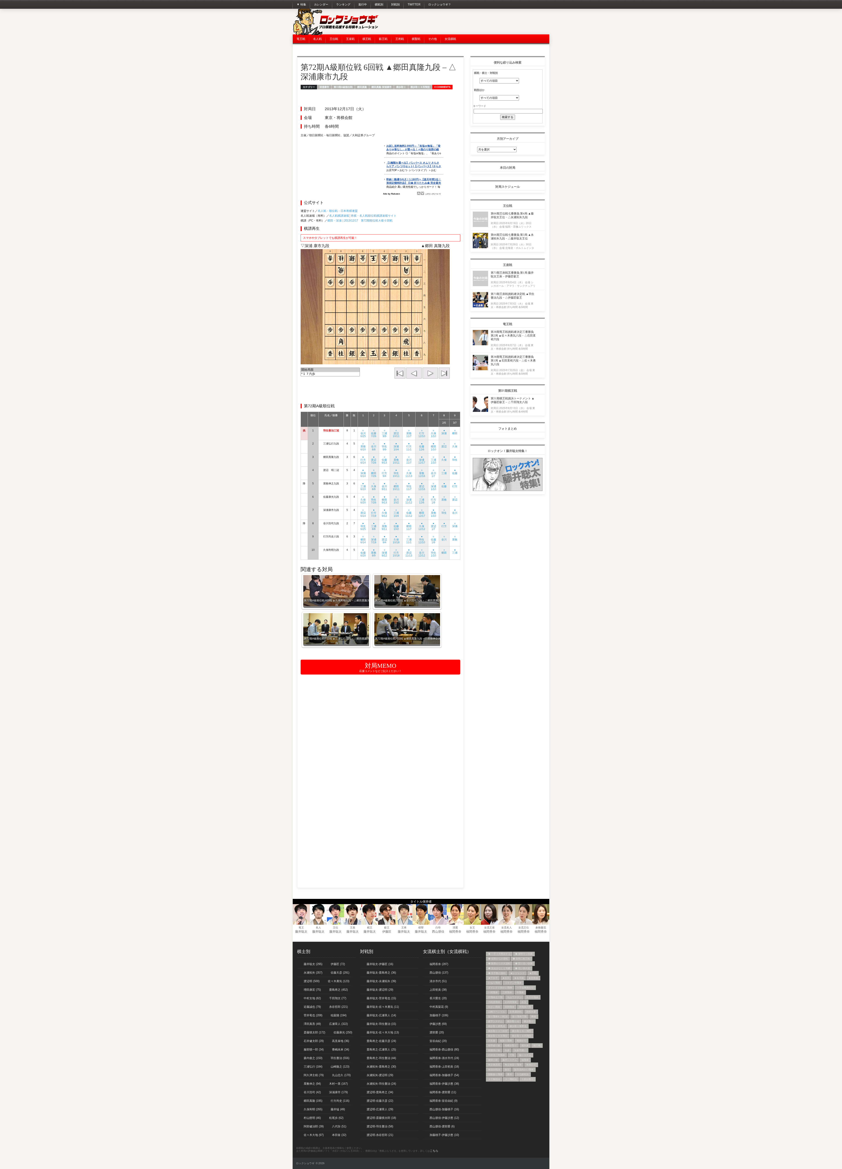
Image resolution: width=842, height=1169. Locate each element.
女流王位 (523, 927)
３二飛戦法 (511, 1079)
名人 (318, 927)
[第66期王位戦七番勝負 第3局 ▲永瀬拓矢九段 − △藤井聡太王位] (480, 247)
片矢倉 (491, 1040)
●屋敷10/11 (396, 459)
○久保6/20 (363, 499)
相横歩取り (511, 1045)
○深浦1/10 (433, 486)
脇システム (525, 1055)
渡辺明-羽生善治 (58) (380, 1126)
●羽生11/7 (409, 486)
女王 (472, 927)
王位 (335, 927)
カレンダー (321, 4)
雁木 (509, 1074)
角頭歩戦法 (494, 1069)
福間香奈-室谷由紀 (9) (443, 1100)
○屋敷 (444, 498)
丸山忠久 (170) (341, 1075)
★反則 (506, 978)
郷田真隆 (362, 87)
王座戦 (350, 39)
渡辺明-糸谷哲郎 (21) (380, 1135)
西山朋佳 (438, 931)
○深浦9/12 (384, 552)
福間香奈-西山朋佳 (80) (444, 1049)
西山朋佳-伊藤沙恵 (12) (444, 1117)
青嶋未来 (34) (340, 1049)
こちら (434, 1150)
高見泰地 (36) (340, 1041)
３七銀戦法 (523, 1074)
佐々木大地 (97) (314, 1135)
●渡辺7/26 (373, 459)
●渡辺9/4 (384, 539)
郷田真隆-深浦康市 (381, 87)
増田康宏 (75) (312, 989)
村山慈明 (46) (312, 1117)
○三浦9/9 (384, 433)
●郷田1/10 (433, 446)
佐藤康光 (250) (343, 1032)
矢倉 (507, 1050)
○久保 (454, 445)
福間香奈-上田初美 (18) (444, 1066)
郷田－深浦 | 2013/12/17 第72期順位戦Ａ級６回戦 (359, 220)
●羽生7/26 (373, 499)
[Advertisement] (469, 22)
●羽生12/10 (421, 539)
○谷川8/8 (373, 446)
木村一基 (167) (338, 1083)
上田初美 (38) (438, 989)
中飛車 (520, 992)
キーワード (479, 106)
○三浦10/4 (396, 512)
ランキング (343, 4)
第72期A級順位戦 (343, 87)
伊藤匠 (386, 931)
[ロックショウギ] (336, 34)
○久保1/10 (433, 433)
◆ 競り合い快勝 (524, 963)
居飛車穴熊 (525, 1007)
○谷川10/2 (396, 499)
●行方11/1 (409, 446)
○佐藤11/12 (408, 512)
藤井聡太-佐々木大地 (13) (383, 1032)
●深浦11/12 (408, 499)
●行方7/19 (373, 512)
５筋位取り (527, 1079)
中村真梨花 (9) (439, 1006)
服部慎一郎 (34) (314, 1049)
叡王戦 (383, 39)
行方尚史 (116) (340, 1100)
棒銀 (533, 1016)
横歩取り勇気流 (496, 1026)
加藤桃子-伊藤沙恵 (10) (444, 1135)
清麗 (455, 927)
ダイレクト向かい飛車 (500, 987)
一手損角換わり (525, 987)
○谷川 (444, 538)
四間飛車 (509, 1007)
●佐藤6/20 (363, 552)
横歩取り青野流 (518, 1026)
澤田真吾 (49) (312, 1024)
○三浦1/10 (433, 459)
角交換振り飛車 (513, 1064)
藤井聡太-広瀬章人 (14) (381, 1015)
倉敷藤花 (540, 927)
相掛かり (521, 1040)
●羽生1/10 (433, 552)
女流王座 (489, 927)
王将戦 (399, 39)
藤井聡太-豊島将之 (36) (381, 972)
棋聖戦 (416, 39)
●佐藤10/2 (396, 526)
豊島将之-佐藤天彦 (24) (381, 1041)
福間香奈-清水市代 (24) (444, 1058)
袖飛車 (525, 1060)
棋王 (369, 927)
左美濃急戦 (516, 1011)
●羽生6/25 (363, 526)
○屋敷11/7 (409, 433)
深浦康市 (324, 87)
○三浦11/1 (409, 539)
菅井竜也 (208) (313, 1015)
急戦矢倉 (531, 1011)
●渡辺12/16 (421, 486)
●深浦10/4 (396, 446)
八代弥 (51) (339, 1126)
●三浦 (444, 472)
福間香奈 (455, 931)
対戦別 (395, 4)
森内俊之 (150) (313, 1058)
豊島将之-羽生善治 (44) (381, 1058)
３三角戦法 (494, 1079)
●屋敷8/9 (373, 552)
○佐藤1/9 (433, 539)
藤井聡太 (301, 931)
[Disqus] (380, 733)
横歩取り (401, 87)
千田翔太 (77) (337, 998)
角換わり (531, 1064)
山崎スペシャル (496, 1011)
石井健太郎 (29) (314, 1041)
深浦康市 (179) (338, 1092)
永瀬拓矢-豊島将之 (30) (381, 1066)
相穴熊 (537, 1045)
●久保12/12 (421, 526)
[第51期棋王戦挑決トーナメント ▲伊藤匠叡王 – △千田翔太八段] (480, 411)
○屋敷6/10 (363, 446)
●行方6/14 (363, 459)
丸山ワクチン (514, 997)
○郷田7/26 (373, 473)
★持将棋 (533, 978)
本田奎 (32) (339, 1135)
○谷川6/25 (363, 433)
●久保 (444, 458)
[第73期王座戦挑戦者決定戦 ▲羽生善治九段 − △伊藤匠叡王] (480, 306)
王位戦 (334, 39)
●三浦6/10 (363, 486)
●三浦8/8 (373, 526)
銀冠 (507, 1069)
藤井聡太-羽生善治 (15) (381, 1024)
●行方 (454, 485)
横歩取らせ (513, 1021)
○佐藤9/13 (384, 459)
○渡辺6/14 (363, 512)
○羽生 (444, 511)
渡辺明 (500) (311, 981)
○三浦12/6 (421, 499)
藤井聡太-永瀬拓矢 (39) (381, 981)
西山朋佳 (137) (439, 972)
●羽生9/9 (384, 446)
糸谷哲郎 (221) (338, 1006)
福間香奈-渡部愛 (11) (443, 1092)
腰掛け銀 (493, 1060)
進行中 (362, 4)
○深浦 (454, 525)
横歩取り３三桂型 (497, 1031)
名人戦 (317, 39)
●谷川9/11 (384, 486)
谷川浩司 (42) (312, 1092)
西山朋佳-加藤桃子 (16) (444, 1109)
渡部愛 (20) (437, 1032)
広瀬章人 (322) (338, 1024)
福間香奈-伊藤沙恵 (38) (444, 1083)
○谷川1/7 (433, 473)
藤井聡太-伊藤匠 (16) (380, 964)
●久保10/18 (396, 539)
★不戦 (533, 973)
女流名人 (506, 927)
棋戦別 (379, 4)
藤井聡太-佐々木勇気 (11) (383, 1006)
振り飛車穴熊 (519, 1016)
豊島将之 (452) (338, 989)
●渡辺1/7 (433, 526)
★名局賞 (519, 978)
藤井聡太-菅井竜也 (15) (381, 998)
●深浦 (444, 432)
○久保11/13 (408, 473)
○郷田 (454, 432)
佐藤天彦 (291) (340, 972)
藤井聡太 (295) (313, 964)
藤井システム (509, 1060)
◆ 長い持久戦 (522, 968)
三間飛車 (507, 992)
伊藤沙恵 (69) (438, 1024)
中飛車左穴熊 (495, 997)
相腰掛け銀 (494, 1050)
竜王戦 (301, 39)
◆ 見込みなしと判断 (499, 968)
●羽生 (454, 458)
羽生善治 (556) (340, 1058)
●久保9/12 (384, 512)
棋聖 (421, 927)
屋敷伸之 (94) (312, 1083)
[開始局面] (330, 370)
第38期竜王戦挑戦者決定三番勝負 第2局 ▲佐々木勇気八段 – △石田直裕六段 (513, 335)
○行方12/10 (421, 433)
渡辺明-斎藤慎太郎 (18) (381, 1117)
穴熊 (512, 1055)
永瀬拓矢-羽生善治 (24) (381, 1083)
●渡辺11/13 (408, 552)
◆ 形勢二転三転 (521, 958)
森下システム (495, 1021)
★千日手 (493, 978)
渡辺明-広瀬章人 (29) (380, 1109)
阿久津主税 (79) (314, 1075)
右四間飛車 (511, 1002)
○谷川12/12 (421, 552)
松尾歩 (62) (336, 1117)
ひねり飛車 (494, 982)
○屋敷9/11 (384, 526)
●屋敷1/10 (433, 512)
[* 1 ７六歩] (330, 374)
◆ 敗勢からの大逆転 (499, 963)
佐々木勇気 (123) (338, 981)
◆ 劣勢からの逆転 (498, 958)
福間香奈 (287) (439, 964)
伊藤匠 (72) (338, 964)
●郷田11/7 (409, 526)
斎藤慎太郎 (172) (314, 1032)
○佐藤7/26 (373, 433)
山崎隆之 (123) (340, 1066)
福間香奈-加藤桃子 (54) (444, 1075)
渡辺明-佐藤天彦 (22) (380, 1100)
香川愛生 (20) (438, 998)
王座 (352, 927)
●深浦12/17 (421, 459)
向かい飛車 (494, 1007)
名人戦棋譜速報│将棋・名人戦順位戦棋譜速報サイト (362, 215)
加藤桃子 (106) (439, 1015)
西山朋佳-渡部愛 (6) (442, 1126)
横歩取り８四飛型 (420, 87)
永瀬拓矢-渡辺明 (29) (380, 1075)
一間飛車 (493, 992)
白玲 (438, 927)
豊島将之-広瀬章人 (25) (381, 1049)
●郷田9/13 (384, 499)
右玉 (523, 1002)
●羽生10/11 (396, 473)
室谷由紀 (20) (438, 1041)
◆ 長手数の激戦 (497, 973)
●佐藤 (454, 472)
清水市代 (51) (438, 981)
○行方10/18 (396, 552)
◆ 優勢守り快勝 (524, 954)
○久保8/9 (373, 486)
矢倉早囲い (520, 1050)
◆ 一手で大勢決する (499, 954)
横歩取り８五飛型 (497, 1035)
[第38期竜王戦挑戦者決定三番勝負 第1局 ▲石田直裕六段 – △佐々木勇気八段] (480, 369)
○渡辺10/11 (396, 433)
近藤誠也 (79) (312, 1006)
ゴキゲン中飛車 (513, 982)
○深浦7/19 (373, 539)
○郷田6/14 (363, 539)
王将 (404, 927)
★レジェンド (517, 973)
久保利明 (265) (313, 1109)
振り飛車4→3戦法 (498, 1016)
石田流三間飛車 (496, 1055)
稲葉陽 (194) (338, 1015)
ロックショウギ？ (439, 4)
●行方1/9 (433, 499)
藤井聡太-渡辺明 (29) (380, 989)
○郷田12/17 (421, 512)
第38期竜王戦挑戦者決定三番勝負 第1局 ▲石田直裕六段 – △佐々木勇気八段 (513, 360)
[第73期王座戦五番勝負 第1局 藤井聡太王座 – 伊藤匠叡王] (480, 285)
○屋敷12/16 (421, 473)
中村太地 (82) (312, 998)
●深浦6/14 (363, 473)
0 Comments (442, 87)
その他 (432, 39)
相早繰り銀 (494, 1045)
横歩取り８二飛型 (521, 1031)
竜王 (301, 927)
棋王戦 (366, 39)
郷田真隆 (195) (313, 1100)
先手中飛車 (532, 997)
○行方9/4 (384, 473)
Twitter (414, 4)
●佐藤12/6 (421, 446)
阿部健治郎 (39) (314, 1126)
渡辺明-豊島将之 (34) (380, 1092)
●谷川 (454, 511)
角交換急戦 (494, 1064)
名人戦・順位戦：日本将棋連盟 (338, 211)
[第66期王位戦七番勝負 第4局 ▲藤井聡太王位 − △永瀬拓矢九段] (480, 226)
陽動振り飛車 (495, 1074)
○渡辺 (444, 445)
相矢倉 (525, 1045)
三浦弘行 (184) (313, 1066)
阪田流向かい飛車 (523, 1069)
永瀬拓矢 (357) (313, 972)
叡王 (386, 927)
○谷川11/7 (409, 459)
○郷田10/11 (396, 486)
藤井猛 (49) (338, 1109)
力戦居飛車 (494, 1002)
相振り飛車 (506, 1040)
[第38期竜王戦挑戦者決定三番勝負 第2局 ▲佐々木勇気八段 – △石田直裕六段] (480, 344)
